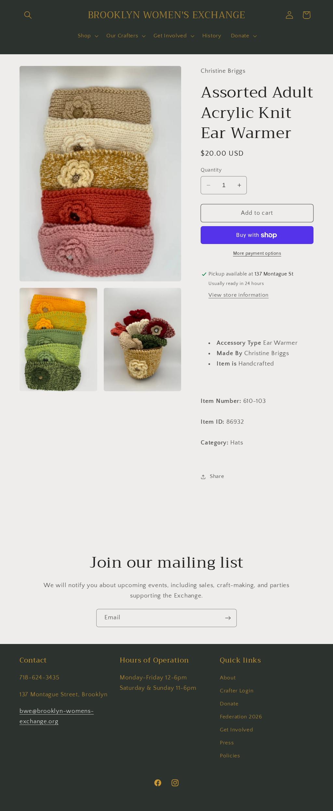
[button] (28, 15)
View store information (238, 295)
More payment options (257, 253)
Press (227, 743)
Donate (229, 704)
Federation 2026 (241, 717)
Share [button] (217, 476)
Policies (230, 756)
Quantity (211, 170)
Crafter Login (236, 691)
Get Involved (236, 730)
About (228, 678)
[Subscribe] (227, 618)
